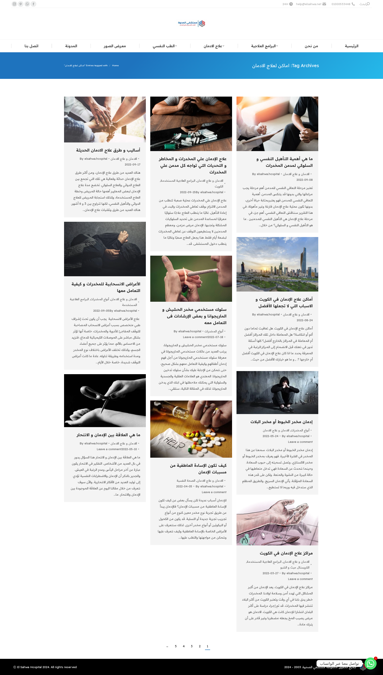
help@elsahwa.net (308, 4)
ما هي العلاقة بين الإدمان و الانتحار (108, 434)
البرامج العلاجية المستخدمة (177, 180)
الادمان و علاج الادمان (124, 158)
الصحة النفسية (186, 480)
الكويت (219, 186)
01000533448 (341, 4)
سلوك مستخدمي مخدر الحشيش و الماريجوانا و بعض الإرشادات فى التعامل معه (194, 316)
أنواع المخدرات (99, 299)
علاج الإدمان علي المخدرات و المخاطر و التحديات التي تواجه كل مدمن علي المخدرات (193, 165)
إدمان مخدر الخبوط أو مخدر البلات (281, 421)
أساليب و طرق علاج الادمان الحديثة (108, 150)
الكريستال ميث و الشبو (294, 567)
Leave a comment (195, 337)
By (93, 158)
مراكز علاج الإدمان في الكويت (286, 553)
